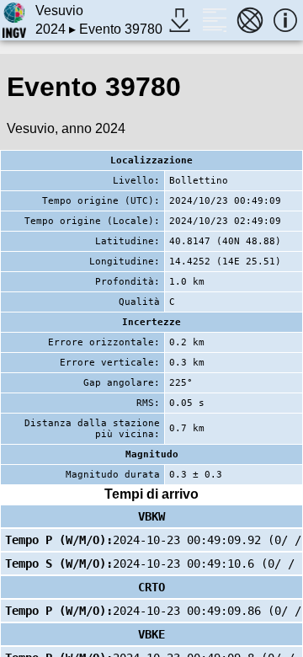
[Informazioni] (285, 20)
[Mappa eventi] (250, 20)
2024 (50, 29)
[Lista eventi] (214, 20)
